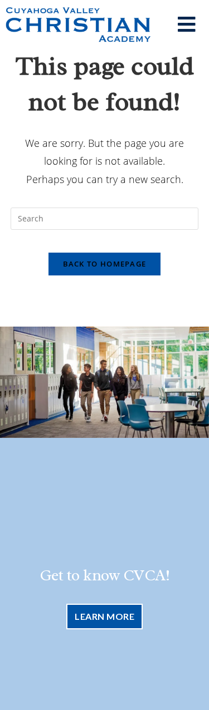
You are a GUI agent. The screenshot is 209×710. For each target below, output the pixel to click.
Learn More (104, 616)
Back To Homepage (105, 264)
